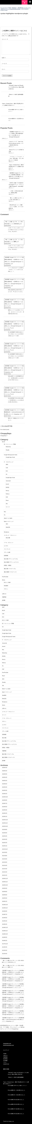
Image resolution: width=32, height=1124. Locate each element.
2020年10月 (5, 885)
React (7, 500)
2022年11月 (5, 823)
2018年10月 (5, 934)
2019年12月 (5, 904)
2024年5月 (4, 783)
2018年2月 (4, 940)
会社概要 (5, 1060)
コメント (5, 39)
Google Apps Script (10, 457)
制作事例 (5, 1058)
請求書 (3, 600)
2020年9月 (4, 888)
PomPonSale (5, 576)
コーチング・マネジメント (10, 535)
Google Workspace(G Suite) (10, 454)
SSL (7, 503)
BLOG (3, 441)
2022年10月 (5, 826)
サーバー (8, 506)
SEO (7, 524)
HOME (4, 1053)
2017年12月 (5, 943)
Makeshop (8, 446)
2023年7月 (4, 803)
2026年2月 (4, 770)
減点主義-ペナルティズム (10, 568)
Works (3, 580)
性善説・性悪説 (7, 565)
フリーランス (7, 549)
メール (4, 63)
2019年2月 (4, 924)
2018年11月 (5, 930)
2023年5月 (4, 806)
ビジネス (6, 545)
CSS (7, 467)
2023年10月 (5, 796)
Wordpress (6, 532)
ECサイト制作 (7, 582)
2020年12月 (5, 878)
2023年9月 (4, 800)
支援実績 (4, 597)
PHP (7, 497)
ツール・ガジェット (8, 542)
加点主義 (8, 537)
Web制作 (6, 585)
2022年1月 (4, 845)
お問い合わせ (24, 1)
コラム (4, 1062)
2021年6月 (4, 858)
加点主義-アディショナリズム (11, 558)
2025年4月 (4, 777)
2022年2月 (4, 842)
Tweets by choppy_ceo (8, 1121)
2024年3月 (4, 790)
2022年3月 (4, 839)
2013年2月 (4, 950)
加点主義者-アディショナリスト (11, 562)
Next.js (7, 490)
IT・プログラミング (8, 462)
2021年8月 (4, 855)
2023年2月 (4, 813)
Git (6, 474)
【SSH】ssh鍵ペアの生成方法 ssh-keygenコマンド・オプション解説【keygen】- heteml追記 (16, 184)
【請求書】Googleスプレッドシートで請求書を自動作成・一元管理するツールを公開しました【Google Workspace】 (14, 259)
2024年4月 (4, 787)
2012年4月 (4, 953)
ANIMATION (6, 1064)
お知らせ (4, 593)
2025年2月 (4, 780)
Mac (5, 511)
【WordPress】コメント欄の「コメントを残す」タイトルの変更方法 (16, 206)
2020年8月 (4, 891)
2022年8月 (4, 829)
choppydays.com (7, 1043)
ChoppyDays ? (3, 435)
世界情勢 (6, 555)
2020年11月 (5, 881)
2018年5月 (4, 937)
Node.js (7, 493)
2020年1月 (4, 901)
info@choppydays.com (8, 1045)
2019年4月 (4, 921)
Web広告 (8, 527)
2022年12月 (5, 819)
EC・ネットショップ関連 (10, 444)
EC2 (7, 471)
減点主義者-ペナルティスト (10, 571)
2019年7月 (4, 914)
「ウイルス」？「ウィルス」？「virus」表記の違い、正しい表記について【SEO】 (16, 158)
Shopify (7, 450)
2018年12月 (5, 927)
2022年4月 (4, 836)
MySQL (7, 487)
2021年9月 (4, 852)
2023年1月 (4, 816)
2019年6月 (4, 917)
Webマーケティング (8, 521)
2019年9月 (4, 911)
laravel (7, 484)
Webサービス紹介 (8, 518)
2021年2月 (4, 872)
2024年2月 (4, 793)
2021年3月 (4, 868)
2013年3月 (4, 947)
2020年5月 (4, 898)
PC (4, 515)
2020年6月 (4, 894)
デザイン (6, 589)
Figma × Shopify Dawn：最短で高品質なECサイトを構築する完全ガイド (16, 166)
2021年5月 (4, 862)
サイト (3, 69)
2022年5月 (4, 832)
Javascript (8, 480)
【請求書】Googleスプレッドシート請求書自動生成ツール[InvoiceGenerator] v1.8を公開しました (14, 412)
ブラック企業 (7, 552)
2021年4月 (4, 865)
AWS (7, 464)
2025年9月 (4, 774)
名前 (4, 57)
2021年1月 (4, 875)
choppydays (7, 263)
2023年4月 (4, 810)
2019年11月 (5, 907)
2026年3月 (4, 767)
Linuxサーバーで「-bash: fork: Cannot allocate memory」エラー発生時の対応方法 (16, 143)
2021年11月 (5, 849)
